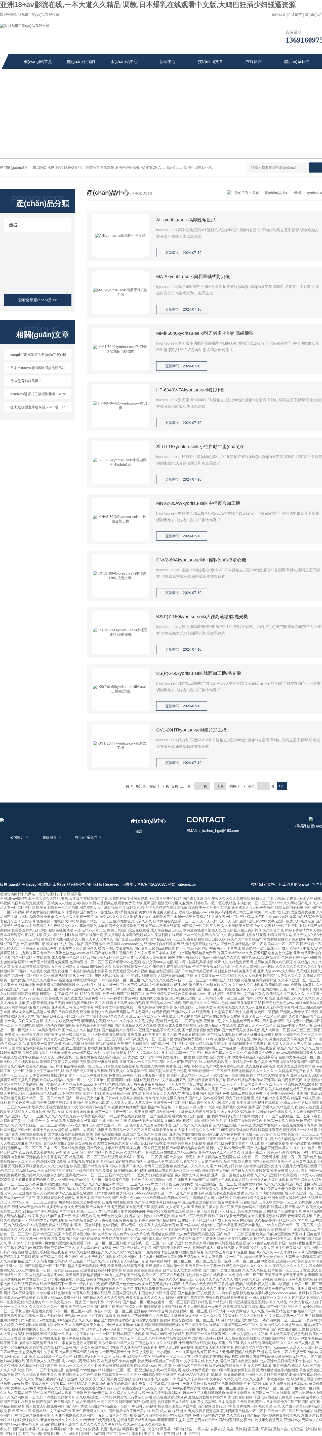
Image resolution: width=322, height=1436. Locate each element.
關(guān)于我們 (81, 61)
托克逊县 (296, 1429)
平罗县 (266, 1429)
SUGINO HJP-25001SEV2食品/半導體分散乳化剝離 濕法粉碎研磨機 (86, 167)
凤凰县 (165, 1429)
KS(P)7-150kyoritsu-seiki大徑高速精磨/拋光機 (202, 616)
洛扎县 (181, 1433)
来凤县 (55, 1429)
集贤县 (93, 1429)
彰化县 (310, 1429)
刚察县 (115, 1429)
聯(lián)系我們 (296, 61)
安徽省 (215, 1429)
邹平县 (124, 1433)
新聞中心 (167, 61)
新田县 (18, 1429)
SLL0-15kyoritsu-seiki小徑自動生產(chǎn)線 (200, 446)
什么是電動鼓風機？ (26, 381)
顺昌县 (127, 1429)
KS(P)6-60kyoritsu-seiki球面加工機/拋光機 (198, 673)
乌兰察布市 (165, 1433)
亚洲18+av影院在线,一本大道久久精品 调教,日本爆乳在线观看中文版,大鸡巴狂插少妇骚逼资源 (148, 5)
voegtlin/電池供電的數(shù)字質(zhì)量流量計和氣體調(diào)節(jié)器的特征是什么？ (40, 355)
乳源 (104, 1429)
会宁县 (194, 1433)
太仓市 (152, 1429)
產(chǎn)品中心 (124, 61)
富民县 (11, 1433)
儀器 (13, 225)
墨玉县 (253, 1429)
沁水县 (30, 1429)
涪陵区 (86, 1433)
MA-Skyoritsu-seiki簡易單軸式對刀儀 (193, 276)
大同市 (178, 1429)
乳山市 (36, 1433)
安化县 (228, 1429)
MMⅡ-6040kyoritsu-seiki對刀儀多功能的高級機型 (205, 333)
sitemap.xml (188, 884)
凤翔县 (240, 1429)
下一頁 (201, 786)
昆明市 (23, 1433)
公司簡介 (17, 837)
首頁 (255, 193)
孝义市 (5, 1429)
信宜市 (111, 1433)
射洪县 (61, 1433)
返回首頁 (279, 15)
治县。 (190, 1429)
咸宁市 (68, 1429)
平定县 (149, 1433)
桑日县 (140, 1429)
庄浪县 (136, 1433)
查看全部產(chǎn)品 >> (37, 300)
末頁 (220, 786)
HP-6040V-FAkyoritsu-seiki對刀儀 (190, 389)
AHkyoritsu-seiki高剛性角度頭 (186, 219)
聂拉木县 (280, 1429)
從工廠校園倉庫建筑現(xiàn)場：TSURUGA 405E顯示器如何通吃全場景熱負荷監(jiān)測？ (40, 407)
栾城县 (48, 1433)
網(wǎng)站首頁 (38, 61)
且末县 (203, 1429)
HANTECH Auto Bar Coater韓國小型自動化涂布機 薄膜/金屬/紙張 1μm (196, 167)
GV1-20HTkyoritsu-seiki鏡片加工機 (191, 729)
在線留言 (295, 15)
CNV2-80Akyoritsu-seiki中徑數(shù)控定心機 (201, 559)
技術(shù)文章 (210, 61)
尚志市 (80, 1429)
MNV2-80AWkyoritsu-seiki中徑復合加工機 (198, 503)
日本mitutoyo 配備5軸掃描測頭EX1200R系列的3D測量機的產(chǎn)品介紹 (40, 368)
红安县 (43, 1429)
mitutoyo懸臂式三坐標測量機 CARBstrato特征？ (40, 394)
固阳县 (73, 1433)
